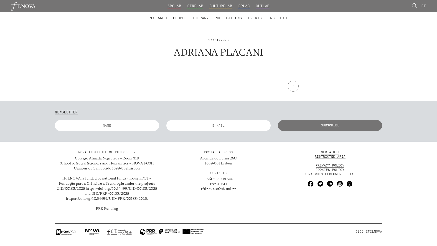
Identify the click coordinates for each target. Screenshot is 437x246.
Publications (228, 18)
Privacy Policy (330, 165)
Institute (278, 18)
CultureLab (220, 6)
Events (255, 18)
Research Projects (184, 14)
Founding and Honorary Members (259, 14)
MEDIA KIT (330, 152)
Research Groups (226, 14)
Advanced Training (268, 14)
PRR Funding (107, 209)
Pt (423, 6)
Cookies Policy (330, 170)
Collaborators (206, 14)
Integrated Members (165, 14)
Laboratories (146, 14)
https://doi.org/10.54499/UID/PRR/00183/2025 (106, 199)
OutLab (262, 6)
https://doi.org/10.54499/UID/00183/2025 (121, 189)
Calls (298, 14)
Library (201, 18)
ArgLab (174, 6)
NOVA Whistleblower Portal (330, 174)
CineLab (195, 6)
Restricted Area (330, 156)
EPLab (244, 6)
